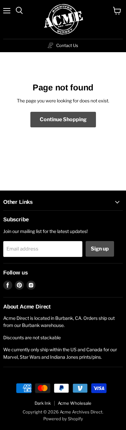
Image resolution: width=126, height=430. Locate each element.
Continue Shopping (63, 119)
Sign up (100, 249)
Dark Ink (43, 403)
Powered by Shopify (63, 418)
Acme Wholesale (74, 403)
